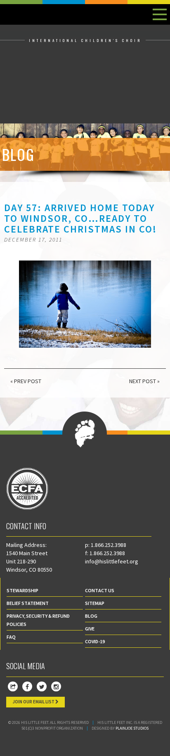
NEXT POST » (144, 381)
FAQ (11, 637)
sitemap (94, 603)
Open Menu (159, 14)
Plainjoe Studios (132, 728)
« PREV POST (25, 381)
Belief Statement (28, 603)
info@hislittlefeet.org (111, 561)
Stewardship (22, 590)
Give (89, 629)
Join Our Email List (33, 702)
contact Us (99, 590)
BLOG (91, 616)
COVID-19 (95, 641)
